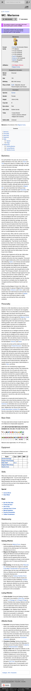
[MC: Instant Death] (23, 432)
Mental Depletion (8, 510)
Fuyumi (14, 56)
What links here (5, 688)
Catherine (26, 645)
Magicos (22, 317)
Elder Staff (5, 463)
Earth (12, 85)
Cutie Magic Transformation (10, 568)
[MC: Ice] (15, 432)
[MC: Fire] (13, 432)
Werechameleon (13, 647)
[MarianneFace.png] (15, 40)
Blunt (15, 463)
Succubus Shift (24, 568)
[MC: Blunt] (2, 432)
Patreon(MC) (17, 681)
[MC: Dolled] (18, 437)
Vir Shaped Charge (21, 600)
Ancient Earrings (6, 458)
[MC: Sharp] (4, 432)
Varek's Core (5, 467)
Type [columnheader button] (15, 456)
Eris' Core (12, 661)
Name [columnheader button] (7, 456)
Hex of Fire (6, 506)
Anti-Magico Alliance (17, 65)
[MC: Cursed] (14, 437)
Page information (20, 690)
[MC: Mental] (17, 432)
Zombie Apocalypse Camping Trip (11, 409)
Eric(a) (27, 317)
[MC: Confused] (13, 437)
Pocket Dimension (16, 346)
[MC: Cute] (11, 432)
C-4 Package (11, 600)
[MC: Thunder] (19, 432)
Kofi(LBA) (23, 681)
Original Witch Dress (7, 465)
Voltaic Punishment (9, 514)
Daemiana (4, 404)
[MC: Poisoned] (22, 437)
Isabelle (14, 60)
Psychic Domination (9, 512)
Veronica (13, 341)
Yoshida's (24, 579)
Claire (20, 290)
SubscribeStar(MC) (10, 681)
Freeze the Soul (7, 504)
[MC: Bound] (4, 437)
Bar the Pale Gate (8, 502)
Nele (7, 364)
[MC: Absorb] (7, 432)
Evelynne (14, 58)
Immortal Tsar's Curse (9, 508)
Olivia (24, 161)
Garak (11, 262)
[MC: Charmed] (7, 437)
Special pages (21, 688)
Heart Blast (23, 190)
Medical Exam (16, 544)
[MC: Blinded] (2, 437)
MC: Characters (6, 11)
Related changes (13, 688)
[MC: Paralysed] (20, 437)
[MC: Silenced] (23, 437)
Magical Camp (16, 67)
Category (4, 673)
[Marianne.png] (15, 43)
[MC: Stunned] (27, 437)
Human (13, 93)
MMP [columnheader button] (24, 456)
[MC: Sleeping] (25, 437)
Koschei (14, 47)
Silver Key (21, 598)
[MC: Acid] (9, 432)
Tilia (3, 163)
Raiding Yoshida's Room (20, 576)
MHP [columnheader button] (19, 456)
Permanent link (13, 690)
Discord (3, 681)
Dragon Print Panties (8, 461)
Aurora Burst (7, 493)
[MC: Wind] (21, 432)
